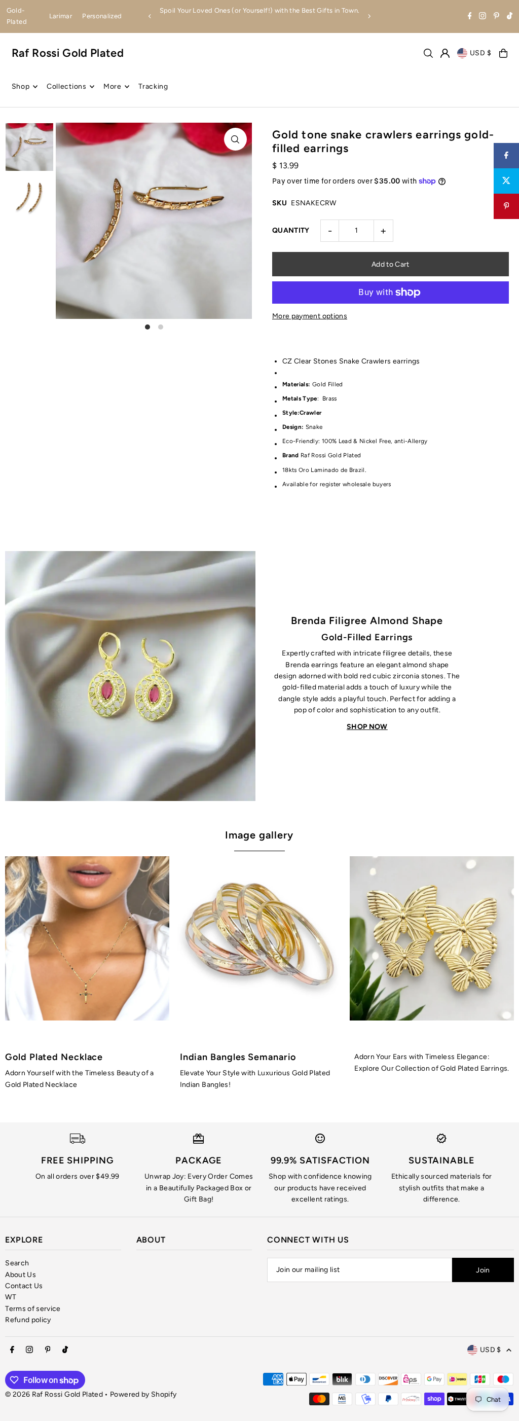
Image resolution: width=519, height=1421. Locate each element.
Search (17, 1263)
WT (10, 1297)
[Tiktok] (509, 17)
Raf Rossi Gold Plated (68, 53)
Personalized (102, 16)
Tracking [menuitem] (153, 86)
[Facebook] (470, 17)
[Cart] (503, 53)
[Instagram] (482, 17)
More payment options (309, 316)
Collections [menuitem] (67, 86)
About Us (20, 1274)
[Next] (369, 16)
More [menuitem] (112, 86)
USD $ (481, 53)
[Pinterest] (496, 17)
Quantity (291, 230)
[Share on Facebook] (506, 155)
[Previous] (150, 16)
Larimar (60, 16)
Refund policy (28, 1320)
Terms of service (33, 1308)
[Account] (445, 53)
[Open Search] (428, 53)
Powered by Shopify (143, 1394)
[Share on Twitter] (506, 181)
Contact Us (24, 1286)
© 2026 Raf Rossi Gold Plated (54, 1394)
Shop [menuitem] (21, 86)
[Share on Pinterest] (506, 206)
